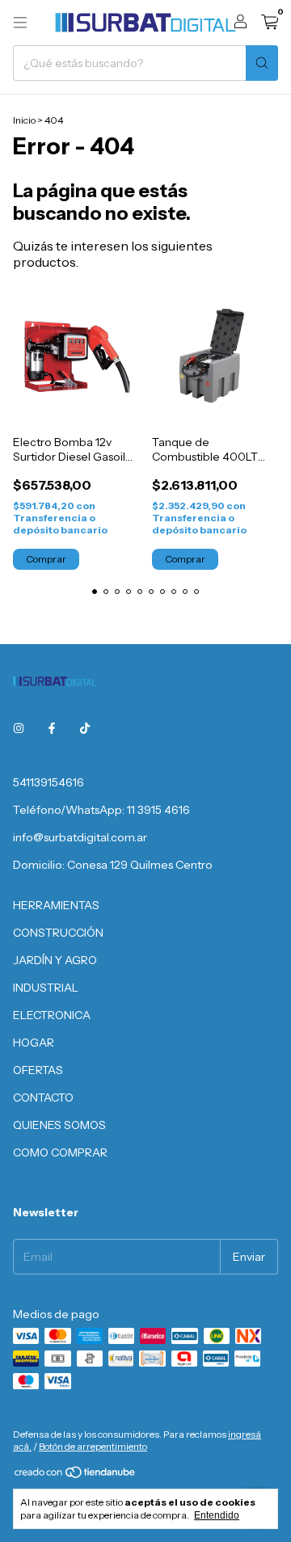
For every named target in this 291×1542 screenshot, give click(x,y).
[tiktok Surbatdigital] (85, 729)
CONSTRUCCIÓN (58, 932)
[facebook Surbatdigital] (51, 729)
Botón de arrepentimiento (93, 1446)
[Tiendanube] (75, 1475)
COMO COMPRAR (60, 1152)
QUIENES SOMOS (59, 1125)
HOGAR (33, 1042)
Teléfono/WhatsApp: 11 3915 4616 (101, 810)
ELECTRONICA (52, 1015)
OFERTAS (38, 1070)
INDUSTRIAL (45, 987)
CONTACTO (43, 1097)
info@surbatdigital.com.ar (80, 837)
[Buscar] (262, 63)
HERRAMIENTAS (56, 905)
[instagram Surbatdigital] (18, 729)
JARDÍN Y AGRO (55, 960)
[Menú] (20, 22)
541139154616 (48, 782)
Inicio (24, 120)
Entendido (216, 1515)
